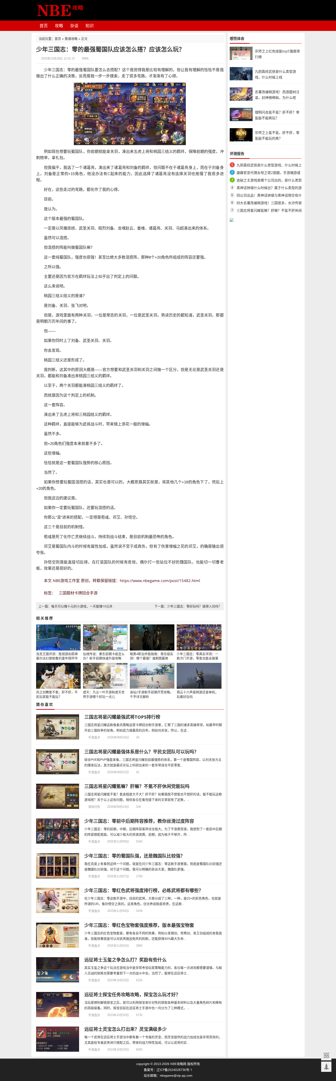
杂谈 (74, 25)
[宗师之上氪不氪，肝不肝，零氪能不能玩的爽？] (241, 134)
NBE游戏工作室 (66, 580)
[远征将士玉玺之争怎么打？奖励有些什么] (57, 969)
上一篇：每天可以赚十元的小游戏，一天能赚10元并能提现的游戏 (85, 606)
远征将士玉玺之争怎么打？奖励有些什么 (125, 960)
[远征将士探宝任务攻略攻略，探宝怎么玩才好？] (57, 1004)
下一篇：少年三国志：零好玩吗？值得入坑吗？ (187, 606)
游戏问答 (94, 807)
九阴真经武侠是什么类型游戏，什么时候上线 (269, 166)
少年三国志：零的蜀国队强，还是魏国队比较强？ (134, 856)
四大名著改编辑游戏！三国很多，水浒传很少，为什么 (269, 203)
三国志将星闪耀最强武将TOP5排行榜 (122, 717)
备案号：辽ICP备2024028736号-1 (168, 1069)
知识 (89, 25)
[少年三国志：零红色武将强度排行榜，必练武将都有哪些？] (57, 900)
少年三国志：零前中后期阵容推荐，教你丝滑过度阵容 (139, 821)
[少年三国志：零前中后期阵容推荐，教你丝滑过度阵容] (57, 831)
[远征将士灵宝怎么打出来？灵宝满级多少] (57, 1039)
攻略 (59, 25)
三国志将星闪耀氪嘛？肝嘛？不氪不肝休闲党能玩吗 (136, 786)
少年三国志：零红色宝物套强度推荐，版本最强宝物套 (139, 925)
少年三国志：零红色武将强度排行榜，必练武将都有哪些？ (143, 890)
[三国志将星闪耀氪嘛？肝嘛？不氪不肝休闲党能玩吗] (57, 796)
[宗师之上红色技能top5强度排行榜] (241, 53)
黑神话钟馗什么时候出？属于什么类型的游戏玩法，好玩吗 (269, 188)
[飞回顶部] (326, 1067)
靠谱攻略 (71, 38)
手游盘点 (94, 737)
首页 (44, 25)
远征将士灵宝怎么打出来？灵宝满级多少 (125, 1029)
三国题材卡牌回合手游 (78, 593)
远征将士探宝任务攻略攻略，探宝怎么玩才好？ (132, 995)
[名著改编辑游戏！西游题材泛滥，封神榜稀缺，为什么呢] (241, 94)
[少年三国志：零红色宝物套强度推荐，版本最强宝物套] (57, 935)
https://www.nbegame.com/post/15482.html (160, 580)
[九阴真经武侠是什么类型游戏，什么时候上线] (241, 73)
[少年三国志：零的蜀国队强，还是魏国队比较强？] (57, 865)
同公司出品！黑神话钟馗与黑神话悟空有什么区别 (269, 196)
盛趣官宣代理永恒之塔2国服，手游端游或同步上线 (268, 173)
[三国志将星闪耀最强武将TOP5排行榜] (57, 727)
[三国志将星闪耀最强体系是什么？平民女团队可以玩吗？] (57, 761)
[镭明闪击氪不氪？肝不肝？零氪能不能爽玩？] (241, 114)
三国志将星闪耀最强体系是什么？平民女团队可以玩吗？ (141, 752)
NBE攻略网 (178, 1064)
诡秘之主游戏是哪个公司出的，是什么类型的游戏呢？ (269, 181)
